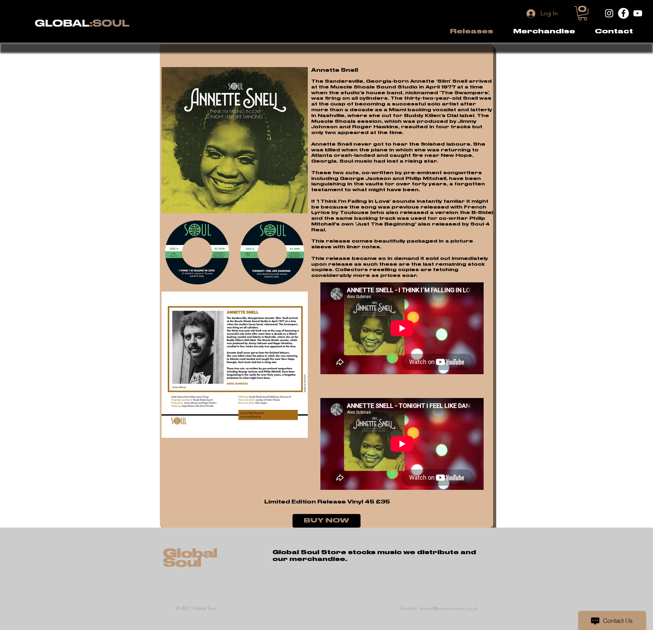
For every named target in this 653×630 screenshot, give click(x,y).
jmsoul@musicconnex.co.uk (449, 608)
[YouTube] (637, 13)
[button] (544, 31)
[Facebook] (623, 13)
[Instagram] (609, 13)
